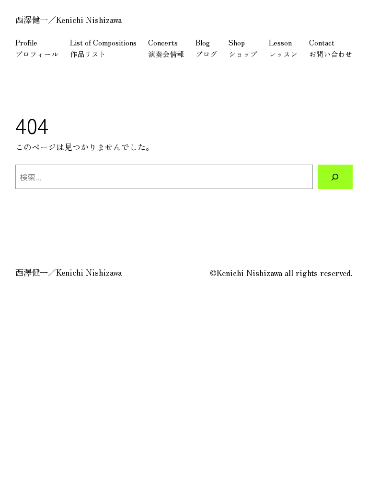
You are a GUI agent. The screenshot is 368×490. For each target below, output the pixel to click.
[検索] (335, 177)
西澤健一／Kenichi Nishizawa (68, 19)
